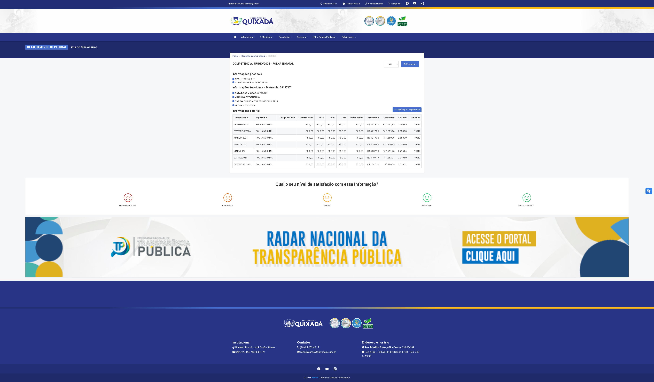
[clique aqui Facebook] (319, 369)
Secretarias (285, 37)
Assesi (315, 377)
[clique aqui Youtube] (327, 369)
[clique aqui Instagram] (335, 369)
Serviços (301, 37)
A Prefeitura (247, 37)
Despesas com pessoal (253, 56)
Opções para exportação (408, 110)
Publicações (348, 37)
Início (235, 56)
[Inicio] (235, 37)
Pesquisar (411, 64)
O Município (266, 37)
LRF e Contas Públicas (324, 37)
